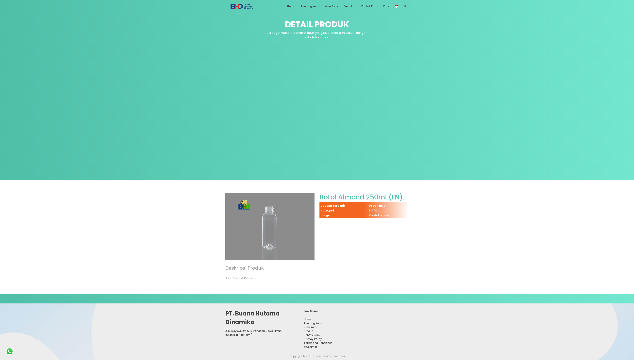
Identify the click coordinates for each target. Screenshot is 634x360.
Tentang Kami (310, 6)
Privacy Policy (313, 339)
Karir (386, 6)
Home (291, 6)
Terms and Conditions (318, 343)
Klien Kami (331, 6)
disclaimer (310, 347)
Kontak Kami (369, 6)
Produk (348, 6)
